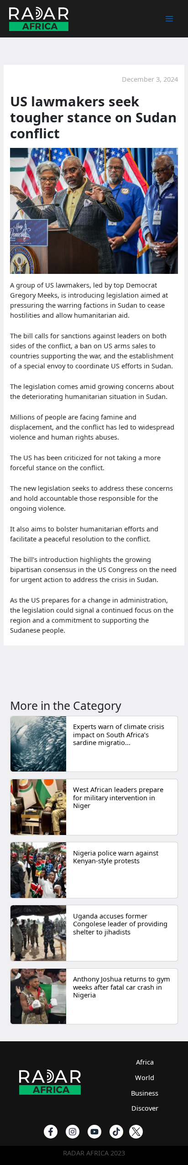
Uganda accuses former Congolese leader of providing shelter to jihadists (120, 923)
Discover (144, 1108)
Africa (145, 1061)
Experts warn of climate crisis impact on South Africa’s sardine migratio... (118, 734)
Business (144, 1092)
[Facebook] (50, 1132)
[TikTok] (116, 1132)
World (144, 1077)
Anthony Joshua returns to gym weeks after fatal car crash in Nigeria (121, 986)
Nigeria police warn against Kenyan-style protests (115, 857)
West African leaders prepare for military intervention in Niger (118, 797)
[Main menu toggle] (169, 18)
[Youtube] (94, 1132)
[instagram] (72, 1132)
